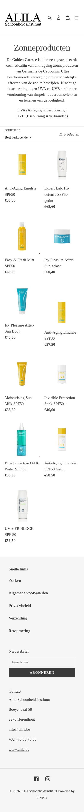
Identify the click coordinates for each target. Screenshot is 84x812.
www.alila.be (19, 749)
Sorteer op (12, 130)
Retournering (19, 631)
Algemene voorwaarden (28, 593)
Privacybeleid (20, 605)
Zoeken (15, 580)
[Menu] (76, 17)
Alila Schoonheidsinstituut (39, 791)
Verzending (18, 618)
